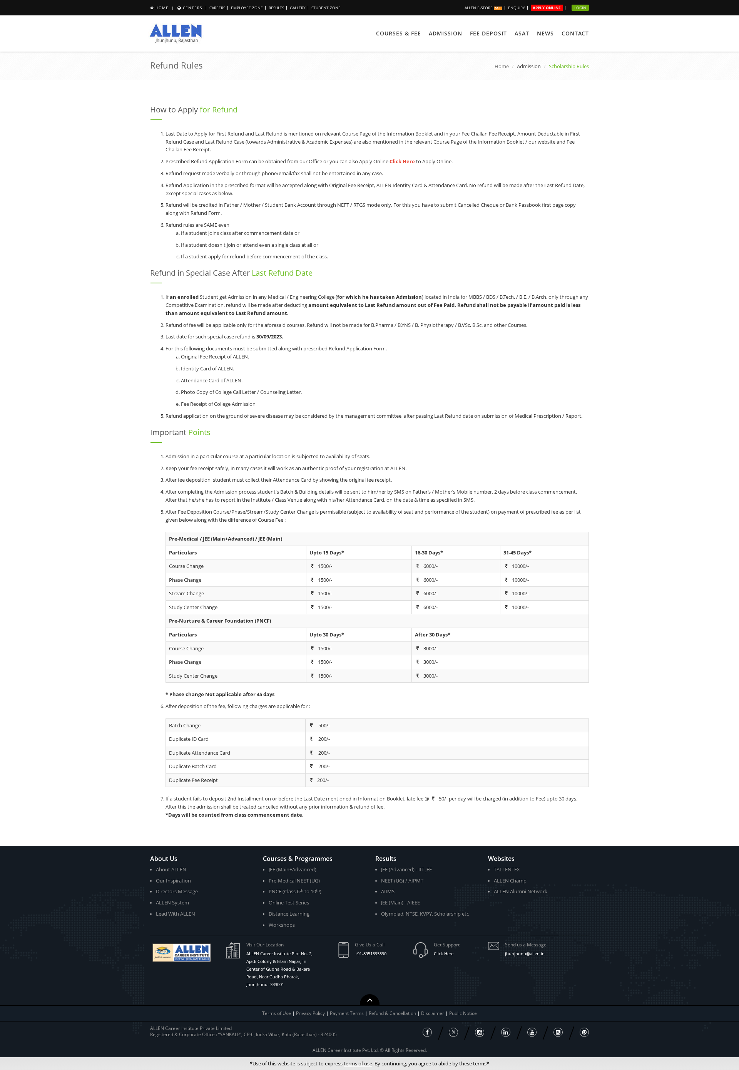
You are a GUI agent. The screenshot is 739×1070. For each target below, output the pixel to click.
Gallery (298, 7)
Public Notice (463, 1013)
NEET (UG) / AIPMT (402, 880)
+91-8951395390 (370, 953)
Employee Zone (247, 7)
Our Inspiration (173, 880)
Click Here (443, 953)
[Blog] (558, 1032)
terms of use (358, 1063)
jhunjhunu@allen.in (525, 953)
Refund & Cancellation (393, 1013)
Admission (445, 33)
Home (162, 7)
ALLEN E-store (479, 7)
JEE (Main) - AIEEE (400, 902)
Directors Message (177, 891)
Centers (192, 7)
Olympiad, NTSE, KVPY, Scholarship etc (425, 913)
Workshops (282, 924)
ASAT (522, 33)
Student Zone (326, 7)
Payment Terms (347, 1013)
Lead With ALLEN (175, 913)
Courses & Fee (398, 33)
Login (580, 7)
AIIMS (388, 891)
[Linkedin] (505, 1032)
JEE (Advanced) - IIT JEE (406, 869)
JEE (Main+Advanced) (292, 869)
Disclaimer (433, 1013)
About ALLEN (171, 869)
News (545, 33)
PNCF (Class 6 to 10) (295, 891)
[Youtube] (532, 1032)
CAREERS (217, 7)
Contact (575, 33)
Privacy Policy (310, 1013)
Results (276, 7)
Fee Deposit (488, 33)
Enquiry (516, 7)
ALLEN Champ (510, 880)
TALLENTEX (507, 869)
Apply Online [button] (547, 7)
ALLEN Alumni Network (520, 891)
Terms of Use (276, 1013)
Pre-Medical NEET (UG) (294, 880)
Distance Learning (289, 913)
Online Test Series (289, 902)
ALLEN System (172, 902)
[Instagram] (479, 1032)
